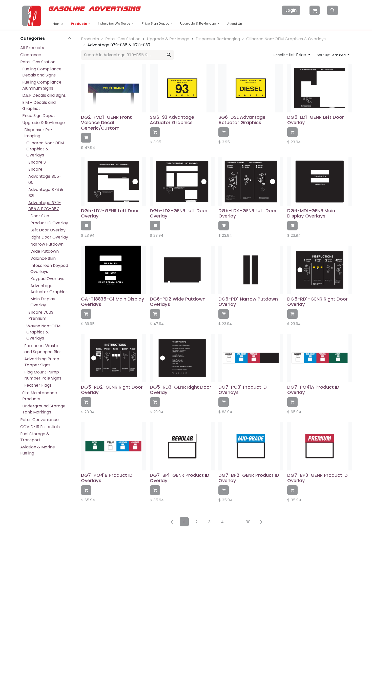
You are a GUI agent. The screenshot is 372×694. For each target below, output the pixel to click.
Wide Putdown (44, 251)
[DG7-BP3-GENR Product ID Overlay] (319, 446)
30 (248, 522)
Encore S (37, 162)
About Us (234, 23)
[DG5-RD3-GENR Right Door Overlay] (182, 358)
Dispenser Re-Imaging (38, 133)
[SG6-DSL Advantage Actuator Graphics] (250, 88)
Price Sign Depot (38, 115)
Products (79, 23)
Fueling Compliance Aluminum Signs (41, 85)
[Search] (332, 10)
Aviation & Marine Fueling (37, 450)
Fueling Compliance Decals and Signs (41, 72)
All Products (32, 48)
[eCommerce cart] (315, 10)
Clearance (30, 55)
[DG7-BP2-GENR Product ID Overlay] (250, 446)
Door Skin (39, 216)
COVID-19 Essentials (40, 427)
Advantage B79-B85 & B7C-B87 (44, 206)
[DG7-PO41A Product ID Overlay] (319, 358)
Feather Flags (38, 385)
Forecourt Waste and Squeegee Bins (42, 349)
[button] (292, 55)
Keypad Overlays (47, 279)
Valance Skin (43, 258)
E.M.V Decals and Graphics (39, 105)
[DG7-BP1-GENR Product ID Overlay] (182, 446)
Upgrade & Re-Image (43, 123)
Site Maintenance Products (39, 396)
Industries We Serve (114, 23)
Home (58, 23)
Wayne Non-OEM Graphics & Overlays (43, 332)
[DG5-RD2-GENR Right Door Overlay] (113, 358)
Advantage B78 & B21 (45, 193)
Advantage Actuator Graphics (49, 289)
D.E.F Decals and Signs (44, 95)
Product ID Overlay (49, 223)
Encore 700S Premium (40, 315)
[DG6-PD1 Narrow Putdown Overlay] (250, 270)
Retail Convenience (39, 420)
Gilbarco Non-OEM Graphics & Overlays (45, 149)
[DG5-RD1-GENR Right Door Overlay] (319, 270)
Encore (35, 169)
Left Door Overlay (48, 230)
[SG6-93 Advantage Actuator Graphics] (182, 88)
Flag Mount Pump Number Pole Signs (42, 375)
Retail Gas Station (37, 62)
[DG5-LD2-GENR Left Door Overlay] (113, 181)
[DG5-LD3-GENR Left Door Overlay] (182, 181)
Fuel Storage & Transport (34, 437)
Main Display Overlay (42, 302)
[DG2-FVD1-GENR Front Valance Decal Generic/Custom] (113, 88)
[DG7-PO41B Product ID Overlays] (113, 446)
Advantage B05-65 (44, 179)
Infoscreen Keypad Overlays (49, 268)
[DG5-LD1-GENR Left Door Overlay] (319, 88)
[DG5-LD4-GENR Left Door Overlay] (250, 181)
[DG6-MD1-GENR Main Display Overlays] (319, 181)
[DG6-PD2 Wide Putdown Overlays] (182, 270)
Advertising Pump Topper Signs (41, 362)
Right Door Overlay (49, 237)
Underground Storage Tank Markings (44, 409)
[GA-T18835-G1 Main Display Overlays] (113, 270)
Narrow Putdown (47, 244)
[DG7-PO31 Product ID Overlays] (250, 358)
